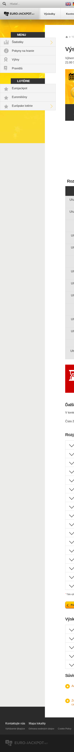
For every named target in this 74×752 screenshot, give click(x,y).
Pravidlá (17, 68)
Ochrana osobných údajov (41, 728)
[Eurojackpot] (19, 14)
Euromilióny (19, 97)
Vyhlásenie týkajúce (15, 728)
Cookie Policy (64, 728)
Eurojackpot (19, 88)
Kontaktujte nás (15, 723)
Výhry (15, 59)
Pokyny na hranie (23, 50)
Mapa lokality (37, 723)
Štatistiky (17, 42)
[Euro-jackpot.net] (66, 37)
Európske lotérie (22, 105)
